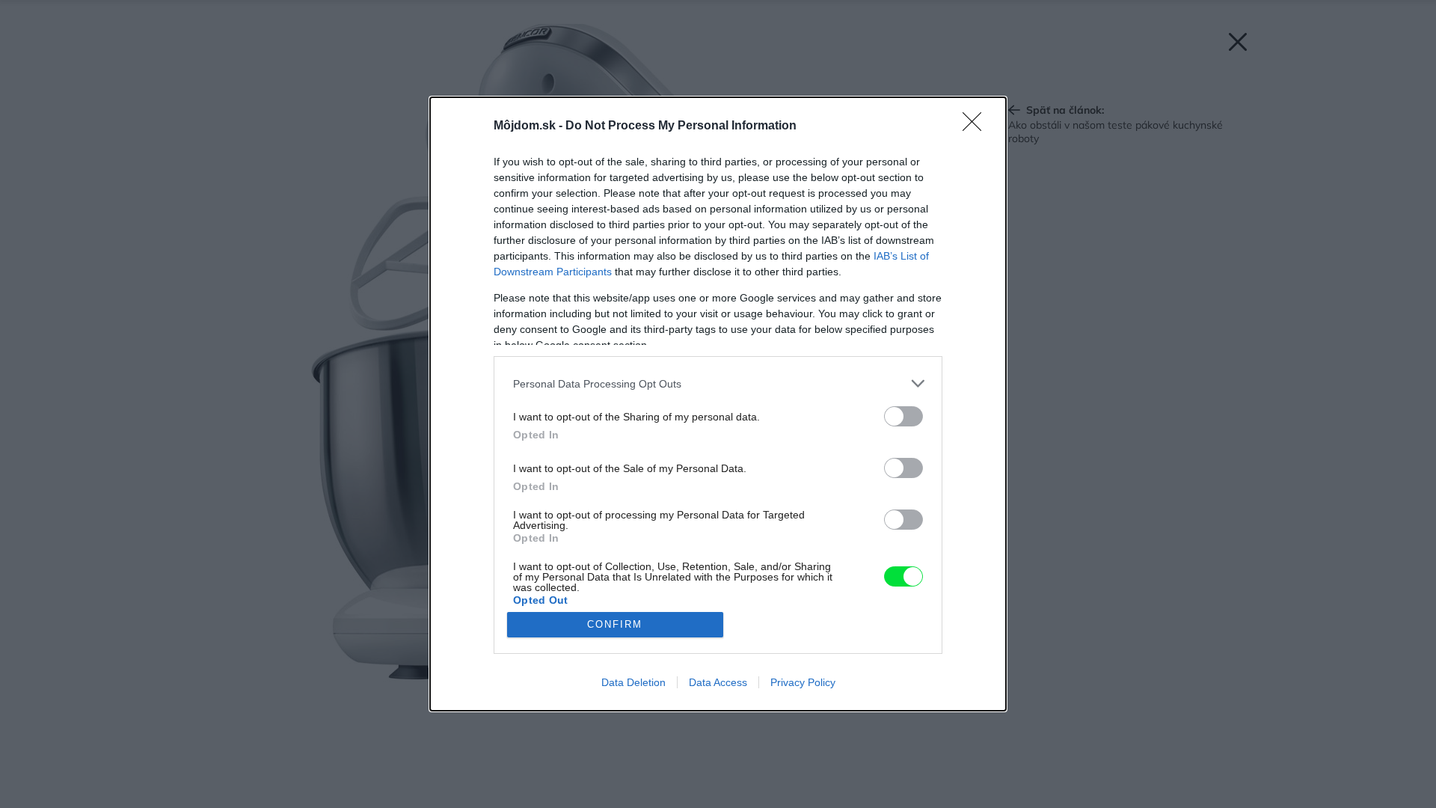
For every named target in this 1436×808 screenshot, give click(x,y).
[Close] (977, 126)
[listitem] (718, 383)
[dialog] (718, 404)
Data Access (718, 682)
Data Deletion (633, 682)
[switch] (903, 416)
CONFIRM (614, 624)
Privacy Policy (802, 682)
